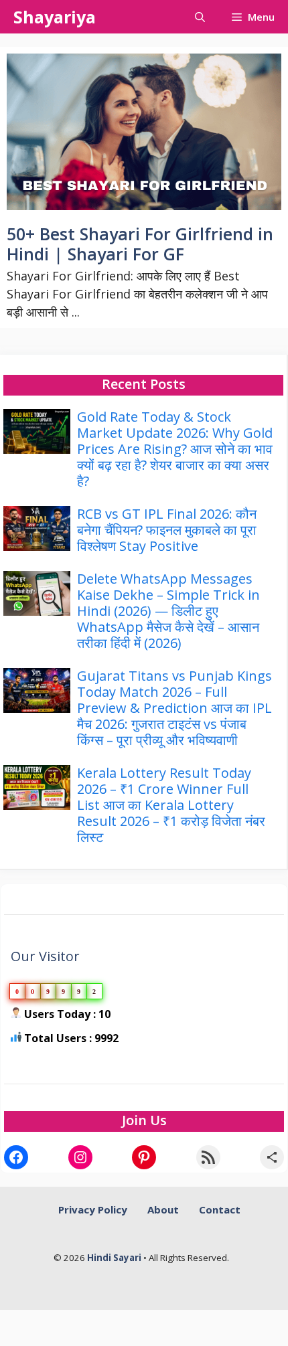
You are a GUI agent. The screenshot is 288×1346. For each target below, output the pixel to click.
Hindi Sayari (115, 1258)
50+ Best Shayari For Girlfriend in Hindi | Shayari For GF (140, 243)
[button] (200, 16)
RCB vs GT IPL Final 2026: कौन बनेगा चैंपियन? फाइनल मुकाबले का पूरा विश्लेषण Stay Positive (167, 530)
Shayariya (54, 16)
